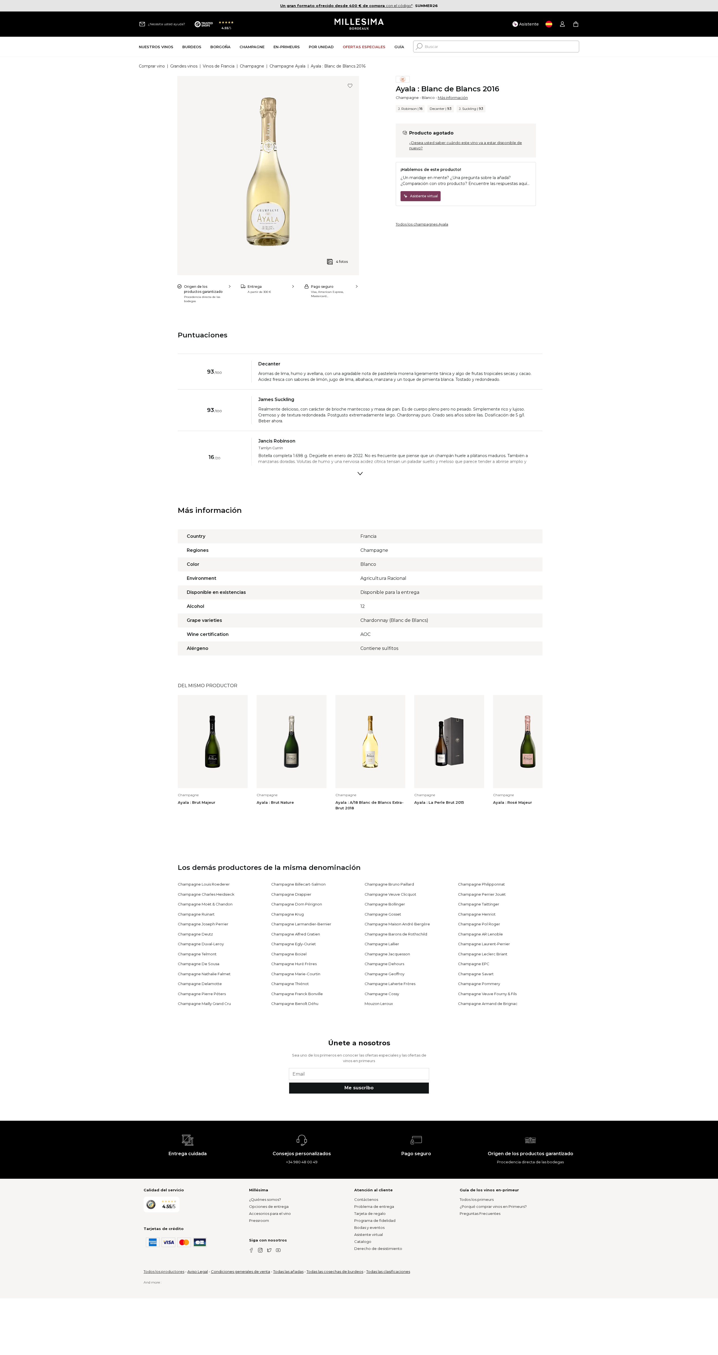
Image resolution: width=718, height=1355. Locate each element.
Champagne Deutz (195, 934)
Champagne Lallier (382, 944)
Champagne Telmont (197, 954)
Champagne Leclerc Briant (482, 954)
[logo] (359, 24)
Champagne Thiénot (290, 983)
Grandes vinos (183, 66)
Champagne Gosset (383, 914)
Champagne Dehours (384, 964)
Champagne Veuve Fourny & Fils (487, 994)
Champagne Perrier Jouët (482, 894)
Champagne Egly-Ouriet (293, 944)
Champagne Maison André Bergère (397, 924)
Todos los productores (164, 1271)
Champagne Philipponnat (481, 884)
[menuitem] (156, 46)
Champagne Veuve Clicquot (390, 894)
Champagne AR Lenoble (480, 934)
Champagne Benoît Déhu (294, 1003)
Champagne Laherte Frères (390, 983)
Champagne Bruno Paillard (389, 884)
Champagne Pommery (479, 983)
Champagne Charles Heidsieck (206, 894)
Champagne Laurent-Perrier (484, 944)
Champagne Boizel (289, 954)
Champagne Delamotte (200, 983)
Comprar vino (152, 66)
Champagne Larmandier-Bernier (301, 924)
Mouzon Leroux (379, 1003)
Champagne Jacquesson (387, 954)
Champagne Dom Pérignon (296, 904)
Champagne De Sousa (198, 964)
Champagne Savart (476, 974)
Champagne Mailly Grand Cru (204, 1003)
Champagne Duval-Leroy (201, 944)
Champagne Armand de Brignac (487, 1003)
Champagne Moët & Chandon (205, 904)
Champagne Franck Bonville (297, 994)
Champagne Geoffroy (384, 974)
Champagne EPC (473, 964)
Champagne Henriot (477, 914)
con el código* (346, 5)
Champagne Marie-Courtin (295, 974)
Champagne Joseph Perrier (203, 924)
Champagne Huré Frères (294, 964)
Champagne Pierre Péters (202, 994)
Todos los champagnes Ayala (422, 224)
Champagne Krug (287, 914)
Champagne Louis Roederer (204, 884)
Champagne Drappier (291, 894)
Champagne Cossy (382, 994)
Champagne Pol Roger (479, 924)
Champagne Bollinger (385, 904)
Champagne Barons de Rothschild (396, 934)
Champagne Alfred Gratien (295, 934)
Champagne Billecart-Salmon (298, 884)
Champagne (252, 66)
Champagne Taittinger (478, 904)
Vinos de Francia (218, 66)
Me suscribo (359, 1087)
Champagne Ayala (287, 66)
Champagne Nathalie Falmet (204, 974)
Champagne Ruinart (196, 914)
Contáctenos (366, 1199)
